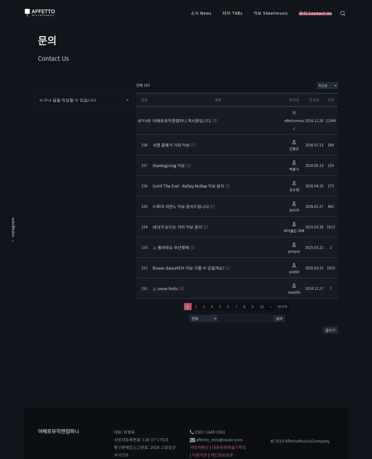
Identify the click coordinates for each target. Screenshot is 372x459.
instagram (12, 227)
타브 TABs (232, 13)
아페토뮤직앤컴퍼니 (58, 431)
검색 (279, 318)
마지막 (282, 306)
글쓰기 (330, 330)
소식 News (201, 13)
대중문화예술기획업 (229, 447)
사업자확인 (199, 447)
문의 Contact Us (315, 13)
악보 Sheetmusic (271, 13)
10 (262, 306)
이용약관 (199, 455)
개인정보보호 (222, 455)
